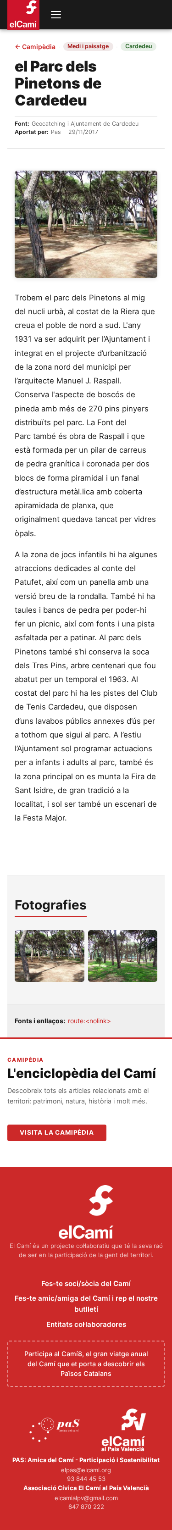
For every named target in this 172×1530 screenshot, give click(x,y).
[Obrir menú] (56, 15)
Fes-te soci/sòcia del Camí (86, 1283)
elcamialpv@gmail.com (86, 1498)
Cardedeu (138, 46)
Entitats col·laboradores (86, 1324)
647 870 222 (86, 1506)
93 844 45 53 (86, 1478)
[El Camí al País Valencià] (125, 1430)
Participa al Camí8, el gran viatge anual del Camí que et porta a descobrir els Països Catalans (86, 1363)
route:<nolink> (89, 1021)
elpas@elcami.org (86, 1470)
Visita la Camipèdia (57, 1132)
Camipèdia (35, 46)
